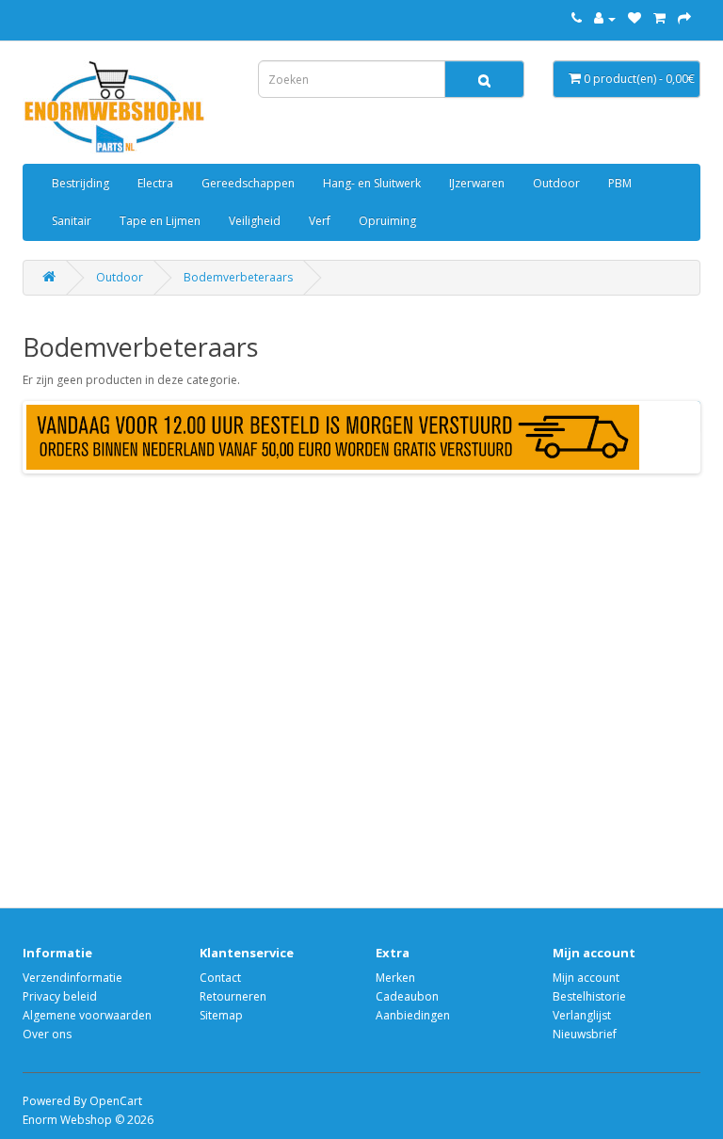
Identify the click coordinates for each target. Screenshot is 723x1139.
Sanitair (71, 221)
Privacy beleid (60, 996)
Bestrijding (80, 183)
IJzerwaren (477, 183)
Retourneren (233, 996)
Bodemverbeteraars (238, 277)
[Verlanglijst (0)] (634, 18)
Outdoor (556, 183)
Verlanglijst (582, 1015)
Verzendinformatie (72, 978)
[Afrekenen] (684, 18)
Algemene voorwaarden (87, 1015)
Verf (319, 221)
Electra (155, 183)
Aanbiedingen (413, 1015)
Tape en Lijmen (160, 221)
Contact (220, 978)
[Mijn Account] (605, 18)
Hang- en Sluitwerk (372, 183)
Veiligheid (255, 221)
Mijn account (586, 978)
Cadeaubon (407, 996)
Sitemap (221, 1015)
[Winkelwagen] (659, 18)
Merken (395, 978)
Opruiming (387, 221)
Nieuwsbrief (585, 1034)
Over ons (47, 1034)
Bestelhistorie (589, 996)
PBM (620, 183)
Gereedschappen (248, 183)
